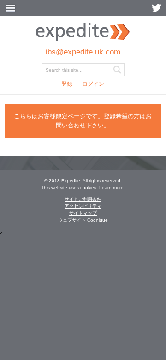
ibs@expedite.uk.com (83, 52)
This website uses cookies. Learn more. (83, 187)
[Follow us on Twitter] (156, 8)
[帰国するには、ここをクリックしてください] (83, 39)
